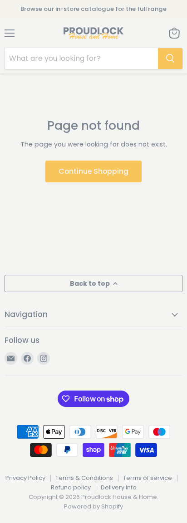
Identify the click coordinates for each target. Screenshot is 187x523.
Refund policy (71, 487)
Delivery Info (119, 487)
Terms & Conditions (84, 478)
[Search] (170, 58)
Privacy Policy (25, 478)
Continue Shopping (93, 171)
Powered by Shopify (93, 506)
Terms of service (147, 478)
